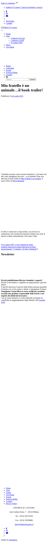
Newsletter (10, 21)
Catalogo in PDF (17, 40)
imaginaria (13, 540)
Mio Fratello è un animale (31, 179)
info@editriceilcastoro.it (24, 524)
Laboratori (10, 68)
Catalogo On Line (18, 38)
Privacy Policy (11, 504)
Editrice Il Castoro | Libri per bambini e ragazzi (24, 7)
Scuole (8, 70)
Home (8, 34)
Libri (8, 36)
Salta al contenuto (8, 3)
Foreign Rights (11, 73)
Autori (8, 493)
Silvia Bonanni (18, 181)
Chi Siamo (10, 47)
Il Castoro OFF (17, 43)
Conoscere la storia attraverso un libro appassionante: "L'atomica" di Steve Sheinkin (19, 248)
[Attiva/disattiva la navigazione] (2, 30)
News (8, 45)
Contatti (9, 23)
